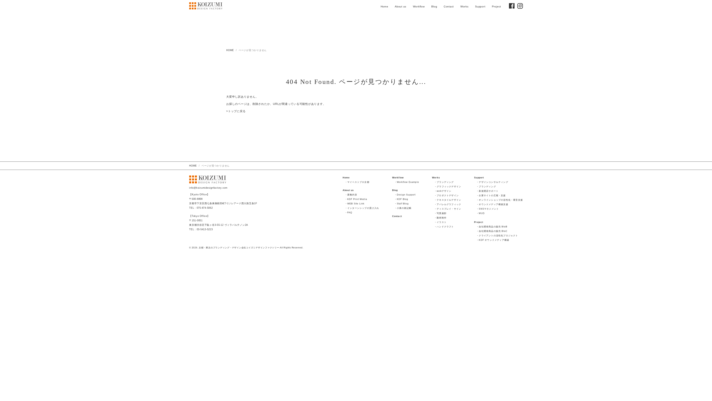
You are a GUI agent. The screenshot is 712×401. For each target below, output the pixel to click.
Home (384, 6)
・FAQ (348, 212)
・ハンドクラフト (444, 226)
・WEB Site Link (355, 203)
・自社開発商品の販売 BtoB (491, 226)
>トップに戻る (235, 111)
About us (400, 6)
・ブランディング (444, 182)
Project (496, 6)
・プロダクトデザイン (446, 195)
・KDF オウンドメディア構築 (492, 240)
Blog (434, 6)
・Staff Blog (401, 203)
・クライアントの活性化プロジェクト (497, 235)
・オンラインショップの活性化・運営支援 (499, 200)
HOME (230, 50)
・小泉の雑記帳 (402, 208)
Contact (449, 6)
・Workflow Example (406, 182)
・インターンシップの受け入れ (362, 208)
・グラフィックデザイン (447, 186)
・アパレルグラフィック (447, 204)
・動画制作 (440, 217)
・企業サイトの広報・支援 (491, 195)
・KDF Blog (401, 199)
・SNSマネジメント (487, 209)
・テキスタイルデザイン (447, 200)
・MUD (480, 213)
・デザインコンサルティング (492, 182)
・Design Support (405, 194)
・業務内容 (351, 194)
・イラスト (440, 222)
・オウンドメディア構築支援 (492, 204)
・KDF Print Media (356, 199)
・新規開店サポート (487, 191)
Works (464, 6)
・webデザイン (442, 191)
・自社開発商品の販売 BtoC (491, 231)
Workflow (419, 6)
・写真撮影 (440, 213)
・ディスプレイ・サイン (447, 209)
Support (480, 6)
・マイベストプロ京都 (357, 182)
